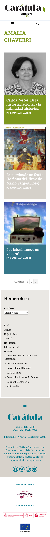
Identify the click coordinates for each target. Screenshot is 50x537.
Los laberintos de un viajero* (22, 251)
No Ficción (10, 342)
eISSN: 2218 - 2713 (25, 426)
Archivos (9, 308)
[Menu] (12, 23)
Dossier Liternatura (17, 363)
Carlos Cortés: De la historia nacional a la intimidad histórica (23, 104)
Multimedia (13, 386)
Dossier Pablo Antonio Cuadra (22, 377)
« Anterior (19, 281)
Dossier (8, 351)
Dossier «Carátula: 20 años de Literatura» (21, 357)
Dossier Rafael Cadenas (19, 368)
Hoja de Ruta (11, 334)
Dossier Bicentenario (18, 381)
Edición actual (11, 347)
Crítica (7, 329)
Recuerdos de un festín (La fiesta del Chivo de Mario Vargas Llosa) (25, 178)
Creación (8, 338)
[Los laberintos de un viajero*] (25, 222)
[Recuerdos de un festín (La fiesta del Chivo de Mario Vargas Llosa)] (25, 148)
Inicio (7, 325)
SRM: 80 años (14, 372)
